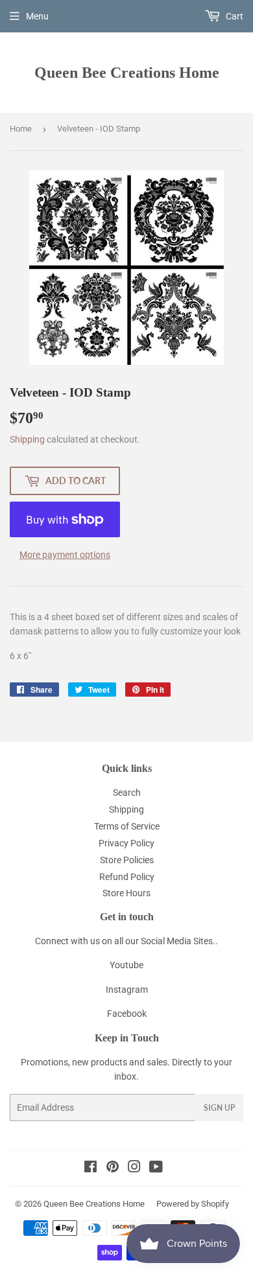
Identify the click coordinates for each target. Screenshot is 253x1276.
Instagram (127, 989)
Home (21, 128)
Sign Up (219, 1108)
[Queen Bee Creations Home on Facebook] (90, 1168)
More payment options (64, 555)
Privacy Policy (126, 843)
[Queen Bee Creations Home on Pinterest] (112, 1168)
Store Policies (127, 860)
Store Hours (126, 893)
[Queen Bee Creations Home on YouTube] (156, 1168)
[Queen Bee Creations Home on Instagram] (134, 1168)
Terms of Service (127, 826)
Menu (37, 16)
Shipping (27, 439)
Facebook (127, 1013)
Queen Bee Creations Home (126, 72)
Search (127, 792)
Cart (233, 16)
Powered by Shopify (192, 1204)
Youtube (126, 965)
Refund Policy (126, 877)
